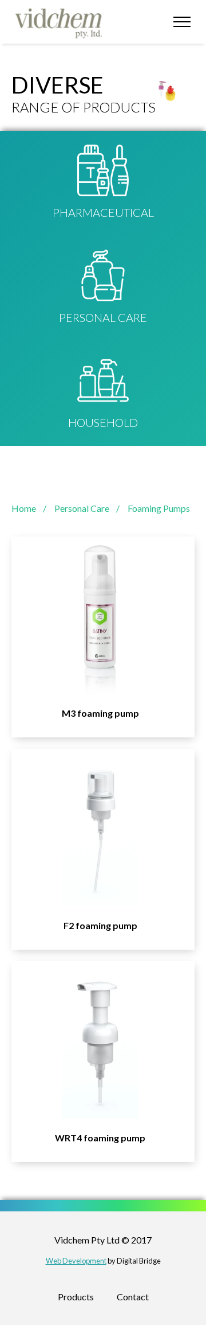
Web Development (76, 1260)
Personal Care (81, 508)
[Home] (61, 22)
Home (23, 508)
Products (76, 1296)
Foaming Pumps (159, 508)
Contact (133, 1296)
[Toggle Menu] (182, 21)
